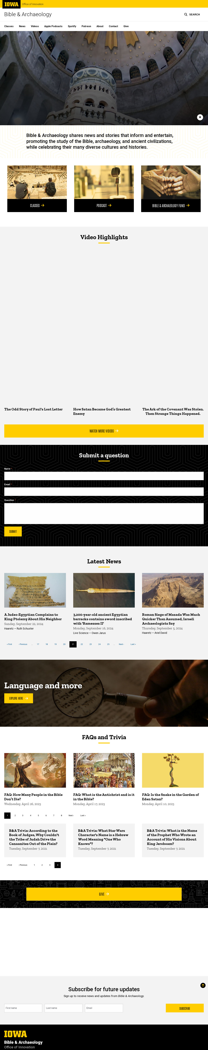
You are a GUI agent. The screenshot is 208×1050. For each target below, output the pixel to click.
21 (74, 645)
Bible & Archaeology (28, 14)
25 (109, 644)
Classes (9, 26)
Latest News (104, 561)
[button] (192, 14)
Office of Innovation (32, 4)
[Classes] (37, 182)
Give (126, 26)
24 (100, 644)
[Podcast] (104, 182)
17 (39, 644)
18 (48, 644)
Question (9, 500)
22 (83, 644)
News (22, 26)
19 (56, 644)
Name (7, 469)
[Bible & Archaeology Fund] (171, 182)
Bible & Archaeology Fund (168, 205)
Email (7, 484)
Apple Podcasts (53, 26)
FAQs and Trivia (104, 737)
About (100, 26)
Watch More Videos (102, 430)
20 (65, 644)
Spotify (72, 26)
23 (92, 644)
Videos (35, 26)
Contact (113, 26)
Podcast (102, 205)
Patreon (86, 26)
